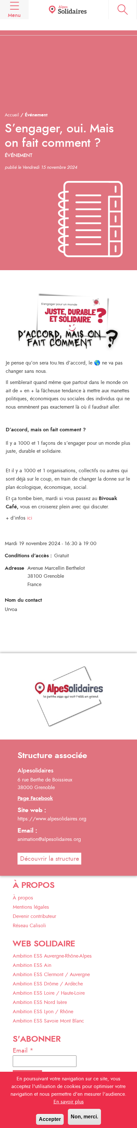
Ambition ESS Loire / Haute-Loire (49, 993)
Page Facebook (35, 798)
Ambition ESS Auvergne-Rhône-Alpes (52, 956)
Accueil (12, 115)
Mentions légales (31, 907)
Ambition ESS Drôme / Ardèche (48, 983)
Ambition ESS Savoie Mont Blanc (48, 1020)
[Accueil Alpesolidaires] (68, 9)
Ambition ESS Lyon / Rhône (43, 1011)
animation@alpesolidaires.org (49, 839)
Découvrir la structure (49, 859)
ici (29, 518)
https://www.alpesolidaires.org (52, 818)
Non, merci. (84, 1116)
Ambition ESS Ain (32, 965)
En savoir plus (69, 1101)
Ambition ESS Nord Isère (40, 1002)
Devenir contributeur (34, 916)
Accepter (50, 1119)
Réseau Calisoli (29, 925)
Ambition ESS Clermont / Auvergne (51, 974)
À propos (23, 897)
